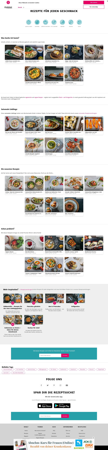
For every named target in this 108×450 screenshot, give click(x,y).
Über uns (68, 430)
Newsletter (54, 436)
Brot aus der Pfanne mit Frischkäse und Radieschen (14, 132)
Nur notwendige (94, 6)
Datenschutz (82, 433)
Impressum (82, 436)
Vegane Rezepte (40, 438)
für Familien (19, 369)
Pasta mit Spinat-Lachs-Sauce (33, 132)
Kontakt (54, 433)
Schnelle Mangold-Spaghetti (32, 153)
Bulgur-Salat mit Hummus (71, 61)
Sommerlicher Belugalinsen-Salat (93, 192)
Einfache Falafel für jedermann (72, 273)
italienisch (63, 369)
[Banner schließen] (107, 1)
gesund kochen (7, 369)
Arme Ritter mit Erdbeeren (71, 153)
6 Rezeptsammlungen (26, 289)
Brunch (92, 369)
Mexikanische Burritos (90, 251)
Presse (68, 433)
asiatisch (73, 369)
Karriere (68, 436)
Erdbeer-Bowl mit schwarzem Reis (14, 192)
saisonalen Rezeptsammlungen (88, 113)
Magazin (26, 436)
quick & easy (31, 369)
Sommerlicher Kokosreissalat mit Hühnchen (33, 192)
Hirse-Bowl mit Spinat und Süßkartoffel (32, 61)
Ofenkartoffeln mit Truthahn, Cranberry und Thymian (92, 61)
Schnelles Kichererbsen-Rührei (33, 82)
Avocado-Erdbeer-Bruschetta (72, 192)
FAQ (54, 430)
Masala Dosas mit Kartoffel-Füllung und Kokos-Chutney (54, 252)
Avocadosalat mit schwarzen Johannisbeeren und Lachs (33, 213)
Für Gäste (53, 369)
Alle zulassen (93, 2)
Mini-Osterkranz (69, 213)
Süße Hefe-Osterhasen (51, 213)
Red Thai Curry (49, 132)
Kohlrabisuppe (48, 153)
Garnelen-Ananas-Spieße (71, 251)
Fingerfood (101, 369)
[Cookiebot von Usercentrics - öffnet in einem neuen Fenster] (8, 7)
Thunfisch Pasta (69, 82)
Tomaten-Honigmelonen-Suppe (33, 273)
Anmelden (65, 355)
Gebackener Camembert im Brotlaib (52, 61)
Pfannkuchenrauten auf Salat (52, 273)
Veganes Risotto (9, 251)
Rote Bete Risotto (29, 251)
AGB (82, 430)
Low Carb (6, 372)
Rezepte (26, 433)
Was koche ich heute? (40, 430)
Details (20, 7)
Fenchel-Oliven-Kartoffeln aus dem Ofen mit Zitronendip (73, 132)
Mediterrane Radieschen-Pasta (53, 192)
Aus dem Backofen (18, 372)
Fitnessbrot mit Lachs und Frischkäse (51, 82)
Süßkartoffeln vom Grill (91, 132)
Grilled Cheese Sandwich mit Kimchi (12, 61)
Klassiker (82, 369)
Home (26, 430)
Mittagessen (42, 369)
